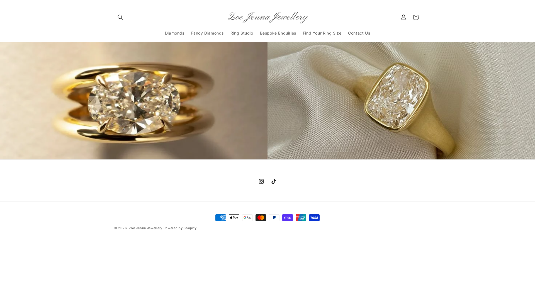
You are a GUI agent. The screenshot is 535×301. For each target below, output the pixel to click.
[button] (120, 17)
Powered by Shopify (180, 228)
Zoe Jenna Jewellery (145, 228)
